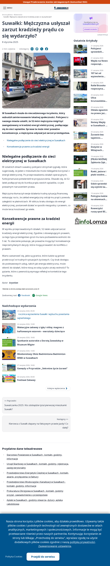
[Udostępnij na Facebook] (46, 49)
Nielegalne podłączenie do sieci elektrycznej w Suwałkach (36, 140)
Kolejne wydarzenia (56, 388)
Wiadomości (18, 15)
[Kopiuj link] (32, 49)
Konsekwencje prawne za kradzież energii (28, 146)
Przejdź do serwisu (43, 556)
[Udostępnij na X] (41, 49)
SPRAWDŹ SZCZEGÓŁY (90, 29)
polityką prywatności (82, 542)
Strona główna (7, 15)
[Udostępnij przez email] (36, 49)
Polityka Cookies (13, 556)
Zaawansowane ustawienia (54, 546)
